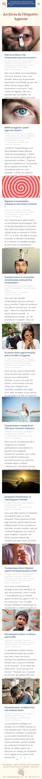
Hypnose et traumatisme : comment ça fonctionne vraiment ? (21, 204)
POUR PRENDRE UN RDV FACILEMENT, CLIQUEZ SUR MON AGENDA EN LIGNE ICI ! (22, 3)
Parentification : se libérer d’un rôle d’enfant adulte (19, 709)
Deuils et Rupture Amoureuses (15, 136)
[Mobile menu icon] (39, 4)
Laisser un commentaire (13, 69)
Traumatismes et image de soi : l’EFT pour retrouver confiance (19, 427)
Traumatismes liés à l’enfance (24, 65)
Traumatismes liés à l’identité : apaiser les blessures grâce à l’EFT (21, 569)
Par (11, 67)
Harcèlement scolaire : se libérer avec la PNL (20, 635)
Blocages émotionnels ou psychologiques (19, 61)
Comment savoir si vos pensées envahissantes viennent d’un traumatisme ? (19, 280)
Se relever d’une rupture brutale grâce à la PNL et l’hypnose (20, 354)
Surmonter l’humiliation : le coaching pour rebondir (18, 498)
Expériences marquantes (13, 63)
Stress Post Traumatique (22, 138)
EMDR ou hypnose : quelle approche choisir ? (17, 129)
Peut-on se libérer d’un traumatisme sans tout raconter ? (20, 56)
